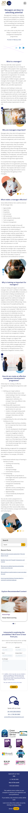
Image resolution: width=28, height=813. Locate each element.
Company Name (18, 653)
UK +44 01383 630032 (14, 711)
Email (3, 653)
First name (4, 647)
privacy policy (16, 682)
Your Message (5, 659)
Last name (17, 647)
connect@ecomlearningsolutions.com (14, 717)
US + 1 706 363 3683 (14, 714)
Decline (11, 808)
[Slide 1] (14, 623)
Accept (16, 808)
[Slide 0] (13, 623)
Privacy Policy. (17, 805)
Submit (14, 687)
